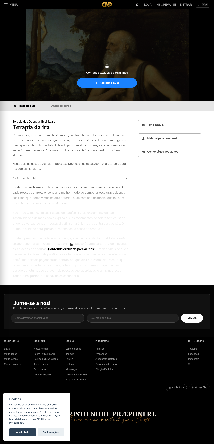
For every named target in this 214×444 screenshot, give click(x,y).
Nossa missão (41, 349)
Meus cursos (11, 359)
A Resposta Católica (106, 359)
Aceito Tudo (22, 432)
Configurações (51, 432)
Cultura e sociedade (76, 374)
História (70, 364)
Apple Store (178, 387)
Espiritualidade (73, 349)
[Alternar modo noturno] (137, 5)
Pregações (101, 354)
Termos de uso (41, 364)
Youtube (192, 349)
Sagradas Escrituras (76, 380)
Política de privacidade (46, 359)
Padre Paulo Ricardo (44, 354)
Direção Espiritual (104, 369)
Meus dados (10, 354)
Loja (148, 4)
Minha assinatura (13, 364)
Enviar (192, 318)
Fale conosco (41, 369)
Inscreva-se (166, 4)
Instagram (193, 359)
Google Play (201, 387)
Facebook (193, 354)
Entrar (186, 4)
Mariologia (71, 369)
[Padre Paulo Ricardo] (107, 4)
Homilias (99, 349)
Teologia (70, 354)
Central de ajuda (42, 374)
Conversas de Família (106, 364)
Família (69, 359)
